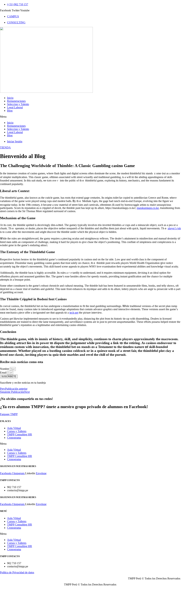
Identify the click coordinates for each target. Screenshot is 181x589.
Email (3, 372)
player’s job (174, 228)
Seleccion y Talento (18, 104)
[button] (90, 116)
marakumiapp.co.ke (148, 207)
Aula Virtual (14, 428)
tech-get (73, 312)
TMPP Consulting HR (19, 434)
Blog (10, 110)
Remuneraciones (16, 101)
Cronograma (14, 437)
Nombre (5, 368)
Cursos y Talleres (16, 431)
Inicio (10, 97)
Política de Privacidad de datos (17, 572)
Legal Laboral (15, 107)
